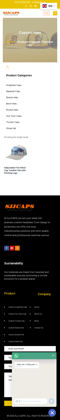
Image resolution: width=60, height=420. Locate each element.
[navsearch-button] (55, 13)
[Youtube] (35, 6)
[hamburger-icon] (46, 13)
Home (11, 42)
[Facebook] (26, 6)
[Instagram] (31, 6)
